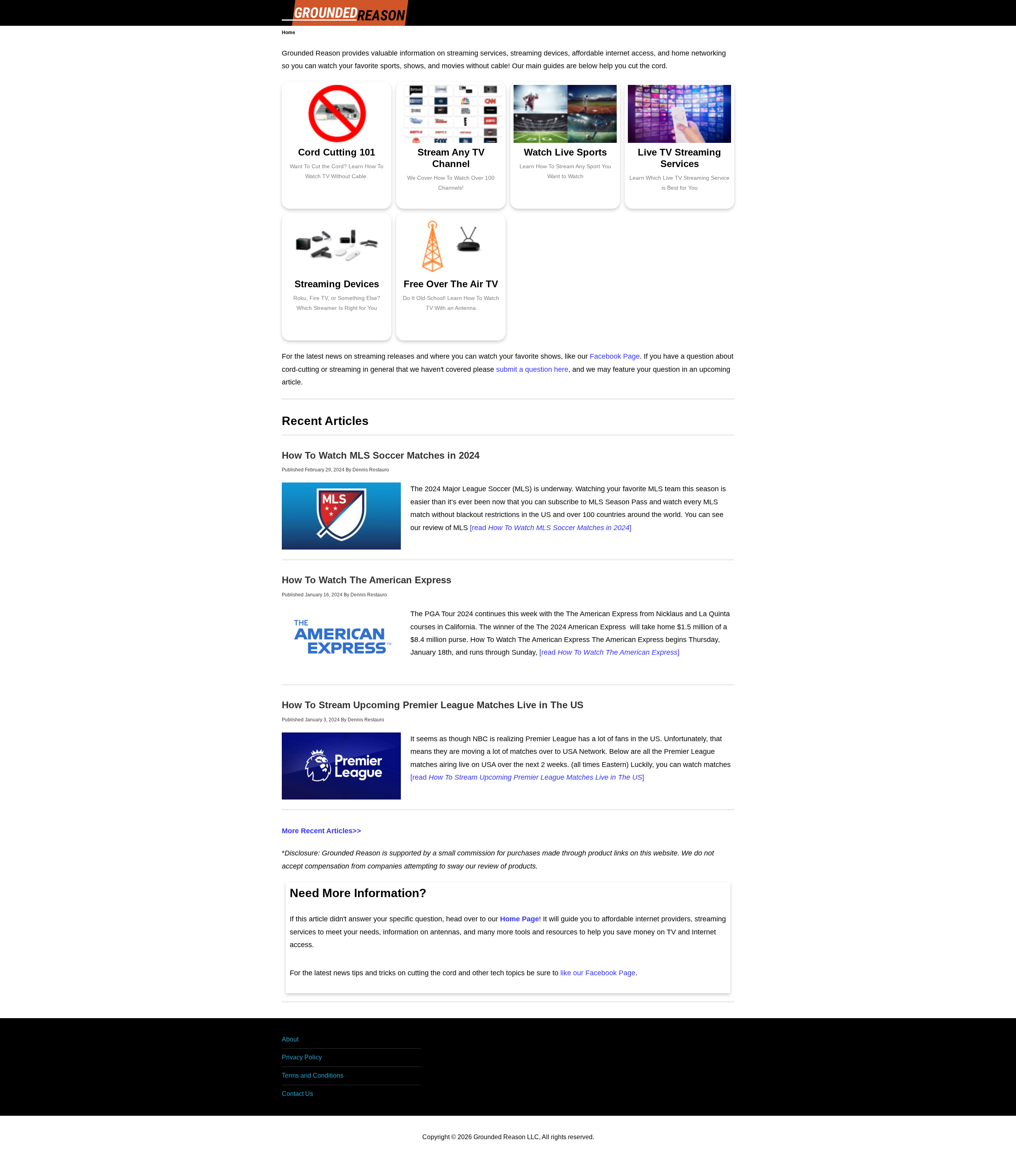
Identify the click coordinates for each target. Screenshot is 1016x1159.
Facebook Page (615, 356)
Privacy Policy (302, 1057)
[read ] (549, 528)
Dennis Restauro (370, 470)
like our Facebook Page (597, 973)
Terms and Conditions (312, 1075)
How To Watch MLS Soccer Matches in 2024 (380, 455)
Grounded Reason (345, 13)
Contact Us (297, 1093)
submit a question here (532, 369)
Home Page (519, 919)
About (290, 1039)
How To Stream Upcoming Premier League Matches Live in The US (432, 705)
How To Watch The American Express (366, 580)
